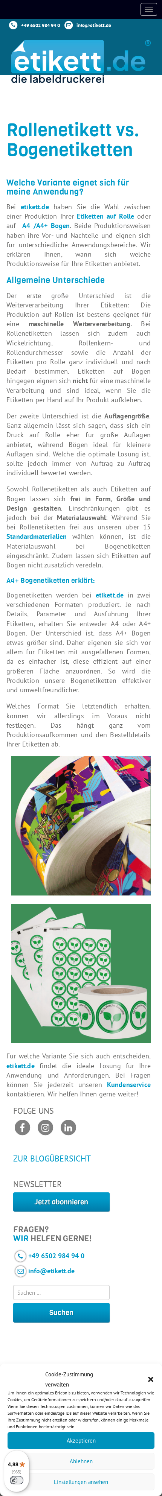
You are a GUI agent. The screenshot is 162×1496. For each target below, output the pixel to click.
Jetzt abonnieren (61, 1202)
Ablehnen (81, 1461)
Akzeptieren (81, 1440)
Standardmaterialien (36, 536)
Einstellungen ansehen (81, 1481)
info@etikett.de (93, 25)
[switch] (16, 1480)
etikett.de (35, 206)
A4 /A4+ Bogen (46, 225)
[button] (150, 1379)
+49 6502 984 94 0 (40, 25)
